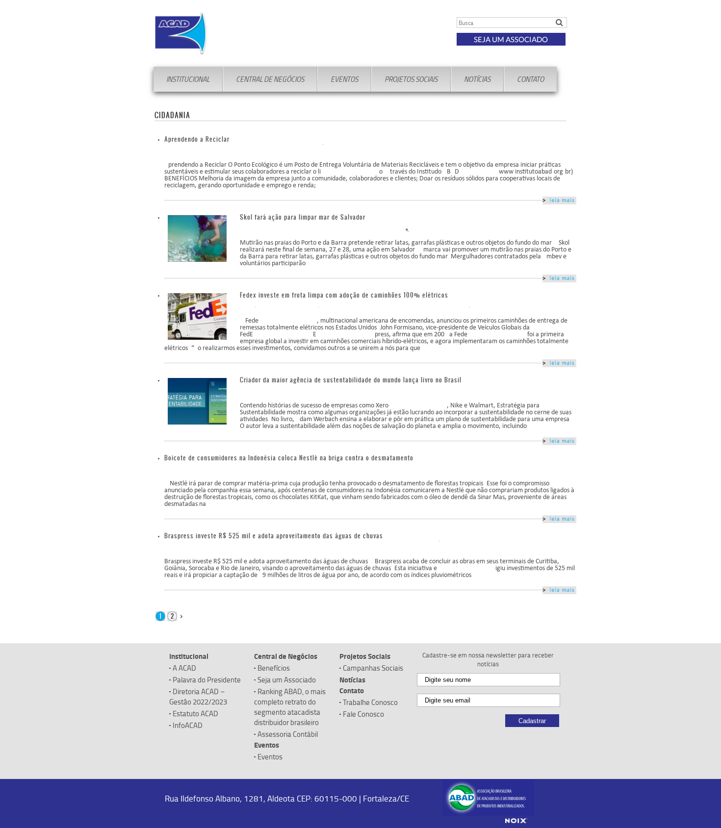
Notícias (477, 79)
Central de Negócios (270, 79)
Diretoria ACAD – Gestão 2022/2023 (198, 696)
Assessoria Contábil (288, 734)
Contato (530, 79)
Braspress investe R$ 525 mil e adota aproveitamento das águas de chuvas (273, 535)
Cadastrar (532, 721)
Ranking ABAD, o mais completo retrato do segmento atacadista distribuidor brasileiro (290, 707)
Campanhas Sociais (373, 668)
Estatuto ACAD (195, 713)
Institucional (187, 79)
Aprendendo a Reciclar (197, 139)
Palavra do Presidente (207, 680)
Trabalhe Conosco (370, 702)
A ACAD (184, 668)
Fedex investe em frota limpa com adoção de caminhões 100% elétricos (344, 295)
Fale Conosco (363, 714)
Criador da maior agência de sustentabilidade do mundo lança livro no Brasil (351, 380)
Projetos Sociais (411, 79)
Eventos (344, 79)
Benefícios (274, 668)
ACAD (240, 33)
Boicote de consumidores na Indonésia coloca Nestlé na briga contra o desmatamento (288, 457)
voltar (559, 200)
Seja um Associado (511, 39)
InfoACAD (188, 725)
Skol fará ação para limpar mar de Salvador (302, 217)
